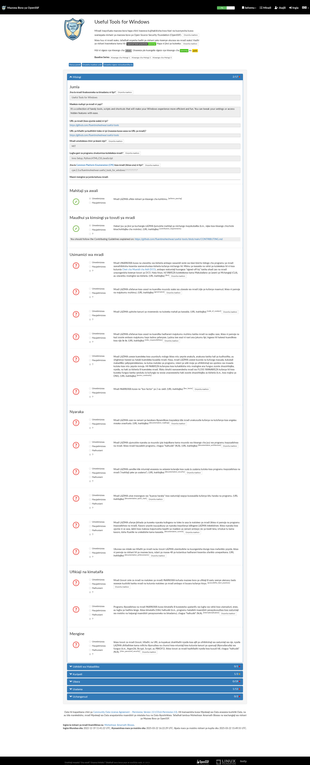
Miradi (267, 7)
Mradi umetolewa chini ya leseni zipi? (88, 141)
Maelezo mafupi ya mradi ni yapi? (86, 104)
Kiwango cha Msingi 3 (162, 58)
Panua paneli (74, 65)
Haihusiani (94, 450)
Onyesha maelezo (191, 35)
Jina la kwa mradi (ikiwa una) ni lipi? (106, 165)
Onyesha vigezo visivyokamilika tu (118, 65)
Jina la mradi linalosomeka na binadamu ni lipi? (93, 92)
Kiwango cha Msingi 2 (141, 58)
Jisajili (282, 7)
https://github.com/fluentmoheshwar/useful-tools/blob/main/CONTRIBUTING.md (178, 239)
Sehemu (249, 7)
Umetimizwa (94, 198)
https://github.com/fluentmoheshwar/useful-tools (94, 125)
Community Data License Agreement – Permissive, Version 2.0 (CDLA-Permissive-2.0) (135, 712)
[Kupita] (184, 50)
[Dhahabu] (195, 50)
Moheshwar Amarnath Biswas (119, 725)
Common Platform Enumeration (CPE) (95, 165)
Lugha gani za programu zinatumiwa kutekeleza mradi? (96, 153)
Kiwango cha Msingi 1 (120, 58)
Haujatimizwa (94, 202)
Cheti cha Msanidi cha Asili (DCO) (139, 270)
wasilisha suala (136, 763)
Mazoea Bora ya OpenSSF (23, 7)
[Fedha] (128, 50)
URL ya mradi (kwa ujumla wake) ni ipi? (89, 121)
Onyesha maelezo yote (92, 65)
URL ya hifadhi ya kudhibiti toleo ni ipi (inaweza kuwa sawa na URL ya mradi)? (108, 131)
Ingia (295, 7)
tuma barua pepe (120, 763)
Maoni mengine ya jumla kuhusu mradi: (89, 177)
